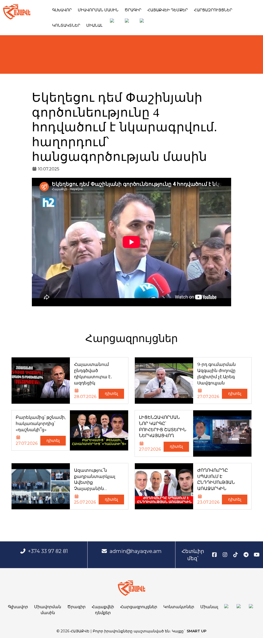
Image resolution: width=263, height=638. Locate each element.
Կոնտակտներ (66, 25)
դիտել (111, 393)
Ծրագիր (133, 9)
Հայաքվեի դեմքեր (167, 9)
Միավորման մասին (98, 9)
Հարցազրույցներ (213, 9)
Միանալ (94, 25)
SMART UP (196, 631)
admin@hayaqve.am (136, 551)
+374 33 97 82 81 (48, 551)
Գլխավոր (62, 9)
